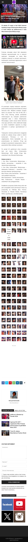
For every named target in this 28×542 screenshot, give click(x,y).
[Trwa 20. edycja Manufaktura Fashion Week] (5, 433)
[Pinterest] (10, 382)
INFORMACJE (4, 13)
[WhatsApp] (13, 382)
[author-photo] (14, 398)
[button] (2, 2)
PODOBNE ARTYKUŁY (7, 410)
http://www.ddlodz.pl (14, 402)
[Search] (26, 2)
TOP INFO (10, 13)
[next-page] (5, 439)
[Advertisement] (14, 360)
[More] (24, 382)
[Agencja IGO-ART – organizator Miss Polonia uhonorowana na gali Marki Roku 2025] (5, 423)
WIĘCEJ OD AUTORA (20, 410)
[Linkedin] (17, 382)
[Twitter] (6, 382)
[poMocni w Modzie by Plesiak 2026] (5, 416)
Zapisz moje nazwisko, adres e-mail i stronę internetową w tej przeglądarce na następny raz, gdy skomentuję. (14, 476)
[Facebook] (3, 382)
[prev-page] (3, 439)
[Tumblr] (21, 382)
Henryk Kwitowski (7, 20)
